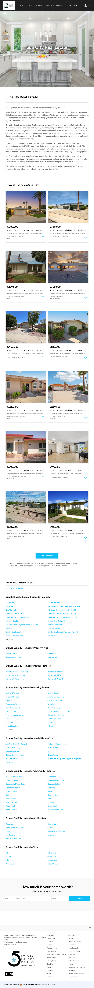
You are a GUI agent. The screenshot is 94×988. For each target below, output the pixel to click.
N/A (49, 751)
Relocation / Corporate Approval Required (64, 759)
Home (21, 5)
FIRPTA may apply (13, 748)
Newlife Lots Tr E (12, 628)
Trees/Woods (52, 864)
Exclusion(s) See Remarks (57, 744)
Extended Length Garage (15, 715)
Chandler (71, 945)
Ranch (8, 831)
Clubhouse (51, 776)
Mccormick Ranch (74, 951)
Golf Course (52, 856)
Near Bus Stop (11, 802)
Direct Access (11, 711)
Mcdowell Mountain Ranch (56, 954)
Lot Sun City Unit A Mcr (56, 621)
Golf (7, 795)
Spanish (50, 835)
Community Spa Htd (14, 787)
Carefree (71, 954)
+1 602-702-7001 (10, 944)
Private (50, 726)
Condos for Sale (53, 653)
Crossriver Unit (12, 606)
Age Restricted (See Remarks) (17, 744)
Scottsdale (72, 935)
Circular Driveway (54, 700)
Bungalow (9, 824)
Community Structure (14, 704)
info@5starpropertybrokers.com (15, 942)
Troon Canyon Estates (76, 974)
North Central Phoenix (76, 967)
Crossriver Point (53, 603)
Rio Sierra (51, 635)
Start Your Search (47, 556)
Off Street (9, 722)
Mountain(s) (52, 860)
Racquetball (52, 806)
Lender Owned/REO (14, 751)
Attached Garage (12, 697)
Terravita (71, 957)
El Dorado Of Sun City (14, 613)
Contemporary (53, 824)
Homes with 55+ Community (17, 671)
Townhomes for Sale (13, 657)
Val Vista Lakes (73, 961)
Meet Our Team (35, 5)
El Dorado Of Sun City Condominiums (62, 613)
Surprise (50, 967)
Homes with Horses (55, 671)
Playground (10, 806)
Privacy (53, 984)
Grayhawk (50, 935)
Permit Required (12, 726)
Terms (47, 984)
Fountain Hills (52, 948)
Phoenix (50, 941)
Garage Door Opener (55, 715)
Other (49, 827)
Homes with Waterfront (56, 679)
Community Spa (53, 784)
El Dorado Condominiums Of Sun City (62, 610)
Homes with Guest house (15, 679)
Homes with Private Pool (15, 675)
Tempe (70, 938)
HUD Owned (52, 748)
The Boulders (51, 957)
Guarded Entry (53, 795)
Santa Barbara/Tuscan (56, 831)
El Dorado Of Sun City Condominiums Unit (22, 617)
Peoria (70, 964)
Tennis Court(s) (12, 809)
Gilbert (49, 945)
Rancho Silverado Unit (14, 635)
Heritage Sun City (12, 621)
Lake (49, 798)
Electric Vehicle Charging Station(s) (61, 711)
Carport (9, 700)
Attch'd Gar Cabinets (55, 697)
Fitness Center (11, 791)
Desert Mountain (74, 941)
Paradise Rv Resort (54, 628)
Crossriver (10, 603)
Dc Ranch (71, 970)
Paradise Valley (73, 948)
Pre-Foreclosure (12, 759)
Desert (8, 856)
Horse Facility (11, 798)
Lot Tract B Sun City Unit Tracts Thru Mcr (22, 624)
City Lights (51, 853)
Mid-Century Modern (14, 827)
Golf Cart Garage (54, 719)
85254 (49, 977)
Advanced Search (54, 5)
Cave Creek (51, 938)
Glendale (50, 970)
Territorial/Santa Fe (13, 838)
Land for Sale (52, 657)
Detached (51, 704)
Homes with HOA (54, 675)
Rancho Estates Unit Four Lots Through (62, 632)
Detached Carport (13, 708)
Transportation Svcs (55, 809)
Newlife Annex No (54, 624)
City (7, 853)
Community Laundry (55, 780)
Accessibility (39, 984)
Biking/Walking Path (14, 776)
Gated (8, 719)
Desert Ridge (51, 951)
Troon (49, 974)
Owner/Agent (52, 755)
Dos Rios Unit (11, 610)
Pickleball (51, 802)
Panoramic (10, 864)
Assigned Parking (12, 693)
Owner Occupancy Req (15, 755)
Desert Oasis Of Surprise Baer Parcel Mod (63, 606)
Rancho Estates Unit (14, 632)
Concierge (51, 787)
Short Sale (9, 762)
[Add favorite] (43, 237)
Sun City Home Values (14, 588)
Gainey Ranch (52, 961)
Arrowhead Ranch (74, 977)
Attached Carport (54, 693)
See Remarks (10, 835)
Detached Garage (54, 708)
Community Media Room (15, 784)
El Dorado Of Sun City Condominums (62, 617)
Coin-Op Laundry (12, 780)
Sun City (50, 964)
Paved (49, 722)
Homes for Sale (11, 653)
